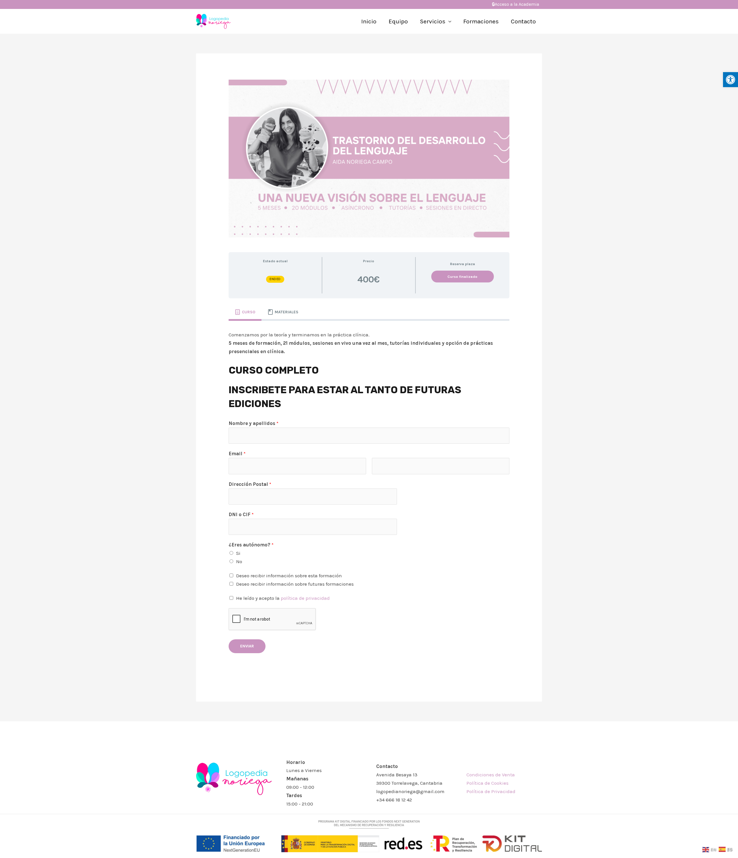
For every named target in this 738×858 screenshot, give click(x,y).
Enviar (247, 646)
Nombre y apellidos (253, 423)
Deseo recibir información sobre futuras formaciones (295, 584)
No (239, 561)
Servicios (432, 21)
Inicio (368, 21)
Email (237, 453)
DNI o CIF (241, 514)
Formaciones (481, 21)
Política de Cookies (487, 783)
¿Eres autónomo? (251, 545)
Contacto (523, 21)
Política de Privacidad (490, 791)
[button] (730, 79)
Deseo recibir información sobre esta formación (289, 575)
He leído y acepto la (283, 598)
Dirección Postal (250, 484)
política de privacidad (305, 598)
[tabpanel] (369, 495)
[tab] (245, 312)
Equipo (398, 21)
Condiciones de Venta (490, 775)
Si (238, 553)
